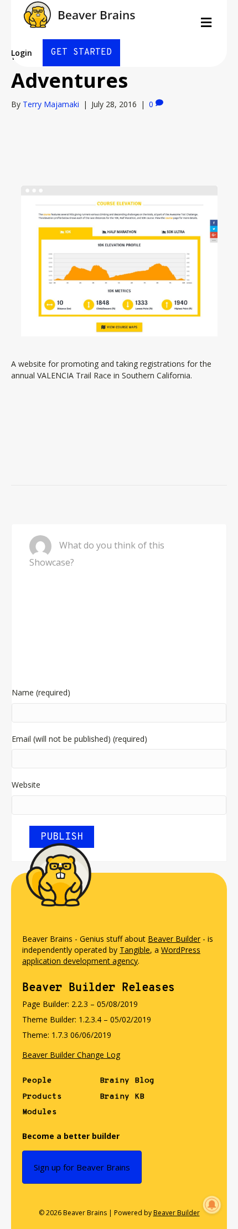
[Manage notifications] (212, 1205)
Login (21, 53)
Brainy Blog (127, 1080)
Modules (39, 1112)
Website (26, 784)
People (37, 1080)
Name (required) (41, 692)
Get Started (81, 52)
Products (42, 1096)
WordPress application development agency (111, 955)
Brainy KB (122, 1096)
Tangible (135, 950)
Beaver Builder (174, 938)
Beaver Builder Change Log (71, 1054)
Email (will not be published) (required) (79, 739)
